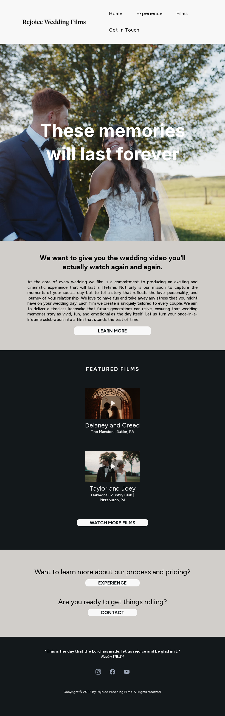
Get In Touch (124, 30)
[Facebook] (112, 672)
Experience (149, 13)
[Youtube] (127, 672)
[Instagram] (98, 672)
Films (182, 13)
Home (116, 13)
